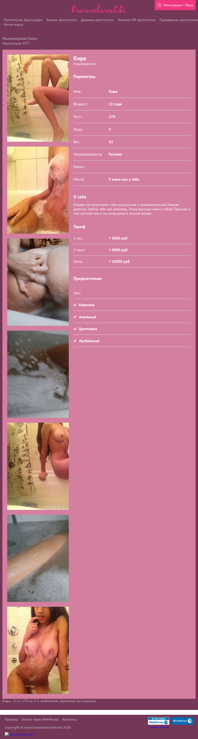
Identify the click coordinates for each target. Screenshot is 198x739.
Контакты (70, 719)
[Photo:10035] (38, 650)
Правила (11, 719)
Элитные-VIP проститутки (137, 20)
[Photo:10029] (38, 98)
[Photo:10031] (38, 282)
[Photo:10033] (38, 466)
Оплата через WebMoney (40, 719)
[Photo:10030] (38, 190)
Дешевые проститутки (97, 20)
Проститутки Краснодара (23, 20)
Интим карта (13, 24)
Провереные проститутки (179, 20)
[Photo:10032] (38, 374)
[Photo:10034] (38, 558)
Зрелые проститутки (61, 20)
